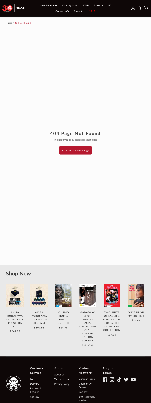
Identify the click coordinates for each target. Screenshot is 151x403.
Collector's (62, 11)
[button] (139, 8)
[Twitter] (126, 379)
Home (9, 23)
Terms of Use (61, 379)
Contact (34, 396)
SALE (92, 11)
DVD (86, 5)
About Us (59, 374)
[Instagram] (112, 379)
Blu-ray (98, 5)
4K (109, 5)
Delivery (34, 383)
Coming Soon (70, 5)
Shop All (79, 11)
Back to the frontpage (76, 150)
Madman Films (86, 379)
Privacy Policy (61, 384)
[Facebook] (105, 379)
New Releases (48, 5)
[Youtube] (133, 379)
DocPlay (82, 392)
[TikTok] (119, 379)
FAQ (32, 379)
